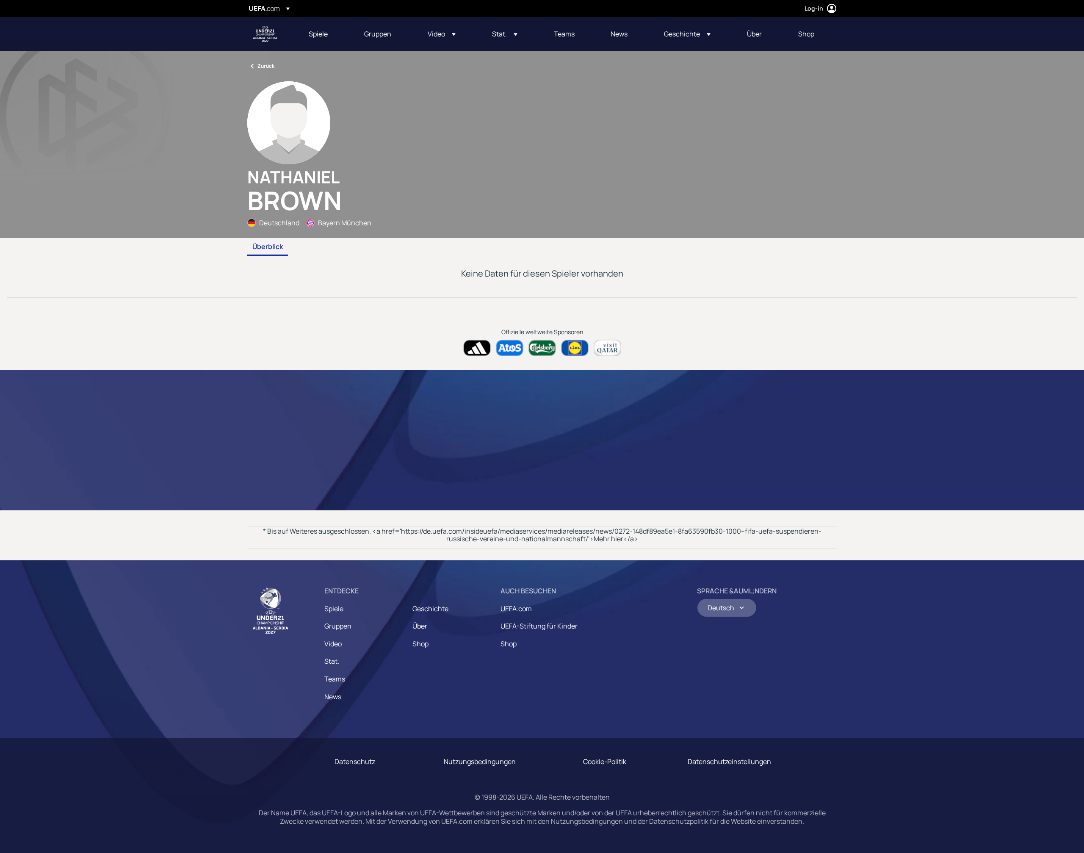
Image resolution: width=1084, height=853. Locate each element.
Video (333, 643)
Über (419, 626)
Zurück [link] (265, 65)
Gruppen (337, 626)
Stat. (331, 661)
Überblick (267, 247)
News (332, 696)
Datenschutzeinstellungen (729, 761)
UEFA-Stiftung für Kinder (539, 626)
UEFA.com (516, 608)
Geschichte (430, 608)
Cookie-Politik (604, 761)
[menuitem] (325, 34)
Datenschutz (355, 761)
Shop (420, 643)
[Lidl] (575, 348)
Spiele (333, 608)
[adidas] (477, 348)
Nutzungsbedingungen (480, 761)
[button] (441, 34)
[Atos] (509, 348)
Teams (334, 679)
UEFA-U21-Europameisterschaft (265, 34)
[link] (318, 34)
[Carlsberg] (542, 348)
